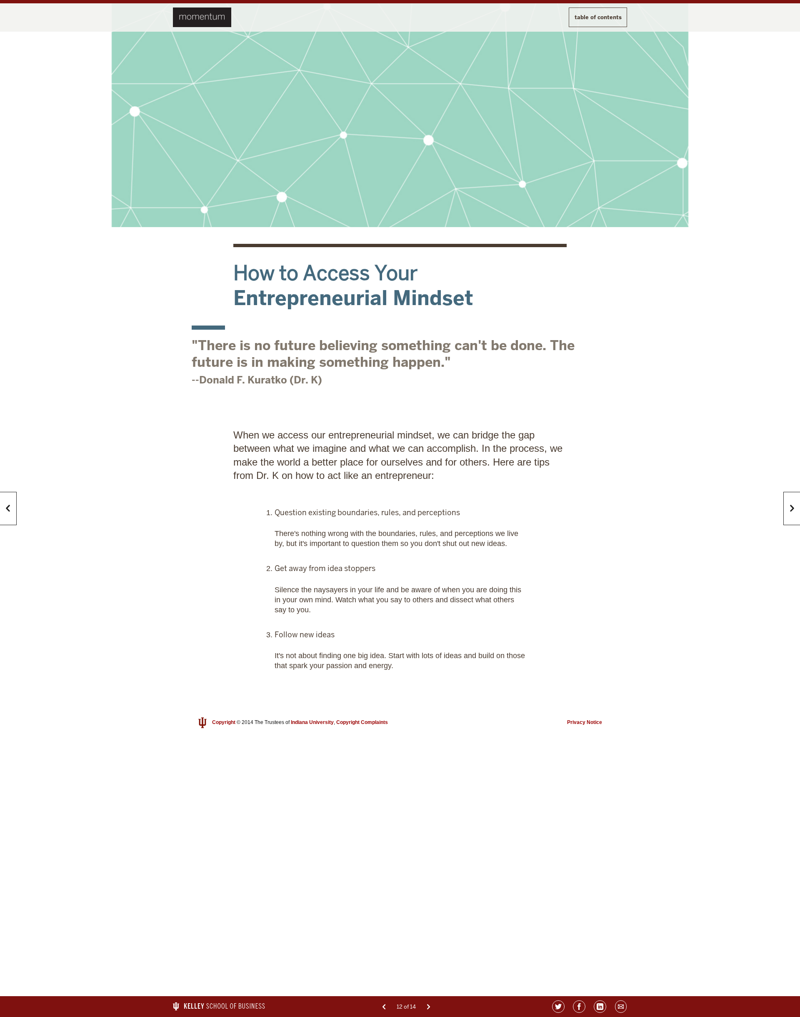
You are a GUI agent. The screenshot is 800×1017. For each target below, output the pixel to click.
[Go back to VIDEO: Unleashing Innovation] (384, 1006)
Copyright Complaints (362, 722)
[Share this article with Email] (621, 1006)
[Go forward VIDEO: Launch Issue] (428, 1006)
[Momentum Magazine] (202, 17)
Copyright (223, 722)
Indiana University (312, 722)
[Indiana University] (202, 722)
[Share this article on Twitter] (558, 1006)
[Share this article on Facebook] (579, 1006)
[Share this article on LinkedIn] (600, 1006)
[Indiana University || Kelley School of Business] (219, 1006)
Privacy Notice (584, 722)
